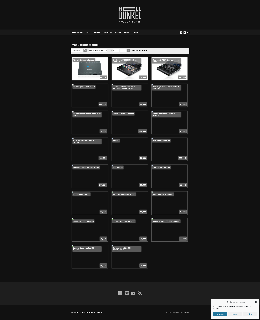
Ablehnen (235, 314)
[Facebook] (181, 32)
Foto (87, 32)
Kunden (118, 32)
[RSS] (140, 293)
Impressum (74, 312)
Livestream (108, 32)
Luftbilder (96, 32)
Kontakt (135, 32)
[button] (256, 302)
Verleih (126, 32)
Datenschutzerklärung (87, 312)
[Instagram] (185, 32)
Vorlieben (250, 314)
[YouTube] (188, 32)
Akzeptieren (220, 314)
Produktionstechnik (140, 50)
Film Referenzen (77, 32)
